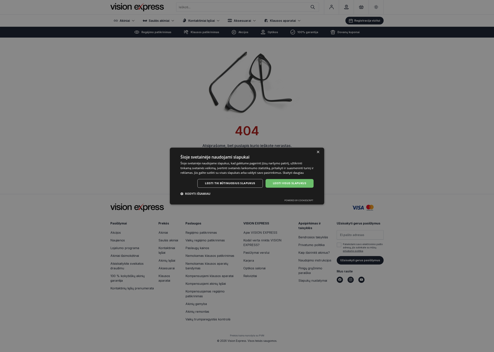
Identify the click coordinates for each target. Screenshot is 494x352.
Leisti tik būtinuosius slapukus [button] (230, 183)
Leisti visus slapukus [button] (289, 183)
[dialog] (247, 176)
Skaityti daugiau (293, 173)
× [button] (317, 152)
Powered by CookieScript (298, 200)
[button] (195, 194)
